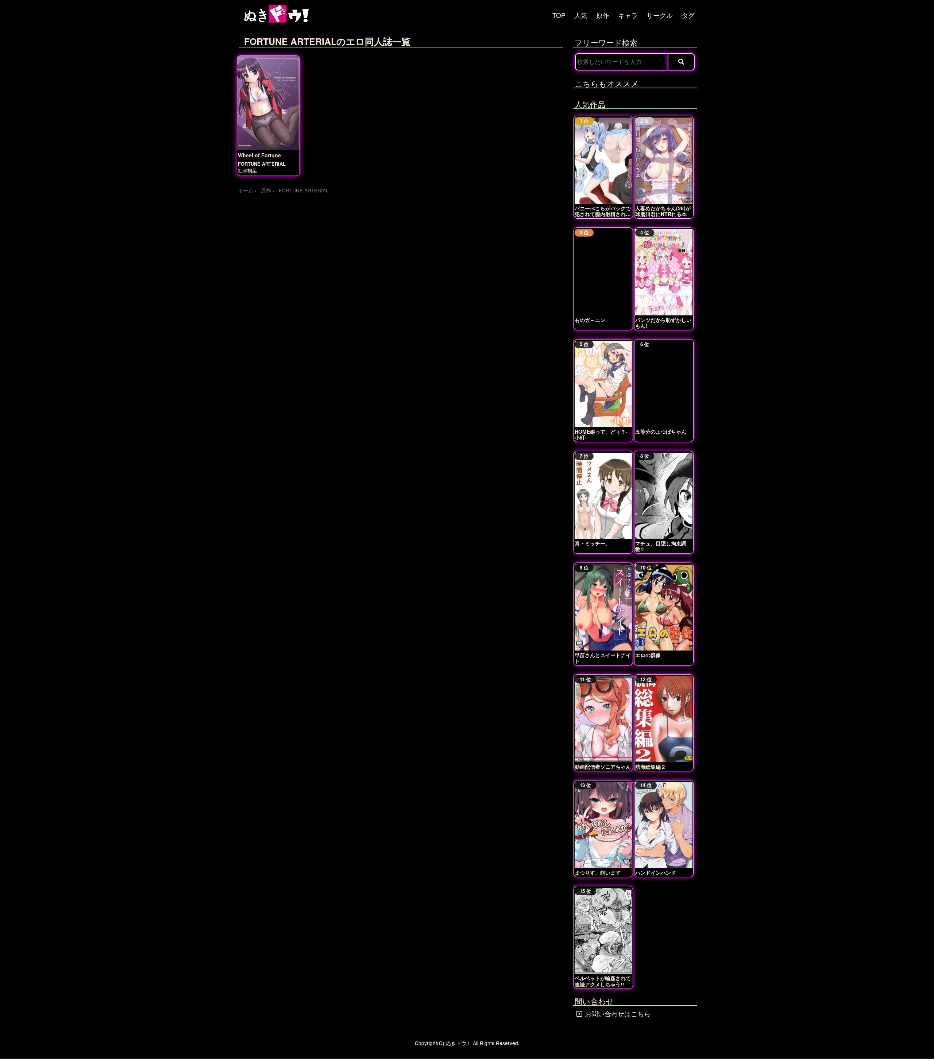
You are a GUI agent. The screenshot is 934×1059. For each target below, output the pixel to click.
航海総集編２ (650, 767)
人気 (580, 15)
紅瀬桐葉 (247, 170)
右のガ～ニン (590, 320)
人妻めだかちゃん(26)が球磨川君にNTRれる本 (663, 211)
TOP (559, 15)
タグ (688, 15)
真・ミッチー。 (592, 543)
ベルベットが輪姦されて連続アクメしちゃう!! (603, 981)
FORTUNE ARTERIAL (262, 163)
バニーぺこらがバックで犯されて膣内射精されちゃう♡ (603, 211)
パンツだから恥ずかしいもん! (663, 323)
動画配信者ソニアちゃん (603, 767)
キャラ (628, 15)
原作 (602, 15)
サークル (660, 15)
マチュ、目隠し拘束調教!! (660, 546)
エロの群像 (648, 655)
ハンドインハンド (655, 872)
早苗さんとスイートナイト (603, 658)
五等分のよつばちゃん (660, 431)
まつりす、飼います (598, 872)
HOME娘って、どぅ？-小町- (601, 434)
